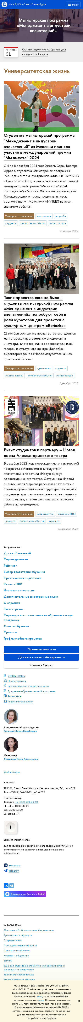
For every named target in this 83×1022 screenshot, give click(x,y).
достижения (44, 216)
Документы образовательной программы (31, 691)
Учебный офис (12, 772)
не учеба (60, 216)
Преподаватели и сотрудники (20, 945)
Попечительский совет (17, 950)
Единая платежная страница (19, 979)
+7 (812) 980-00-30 (26, 802)
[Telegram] (11, 885)
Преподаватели (17, 681)
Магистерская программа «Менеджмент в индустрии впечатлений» (43, 25)
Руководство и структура (18, 935)
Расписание (14, 696)
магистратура (57, 223)
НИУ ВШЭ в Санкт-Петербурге (27, 4)
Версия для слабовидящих (19, 974)
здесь (39, 996)
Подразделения (13, 940)
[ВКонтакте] (6, 885)
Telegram (14, 870)
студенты (10, 223)
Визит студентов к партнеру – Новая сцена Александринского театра (39, 452)
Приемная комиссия (41, 649)
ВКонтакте (14, 865)
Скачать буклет (41, 665)
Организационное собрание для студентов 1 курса (44, 51)
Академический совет (20, 701)
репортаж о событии (33, 223)
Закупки (8, 960)
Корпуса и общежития (16, 955)
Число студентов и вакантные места (28, 686)
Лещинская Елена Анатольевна (21, 759)
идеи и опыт (44, 368)
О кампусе (12, 925)
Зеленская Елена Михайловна (20, 731)
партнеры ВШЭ (67, 514)
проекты (10, 521)
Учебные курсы (16, 675)
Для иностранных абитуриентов (41, 657)
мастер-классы (14, 375)
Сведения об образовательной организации (29, 930)
